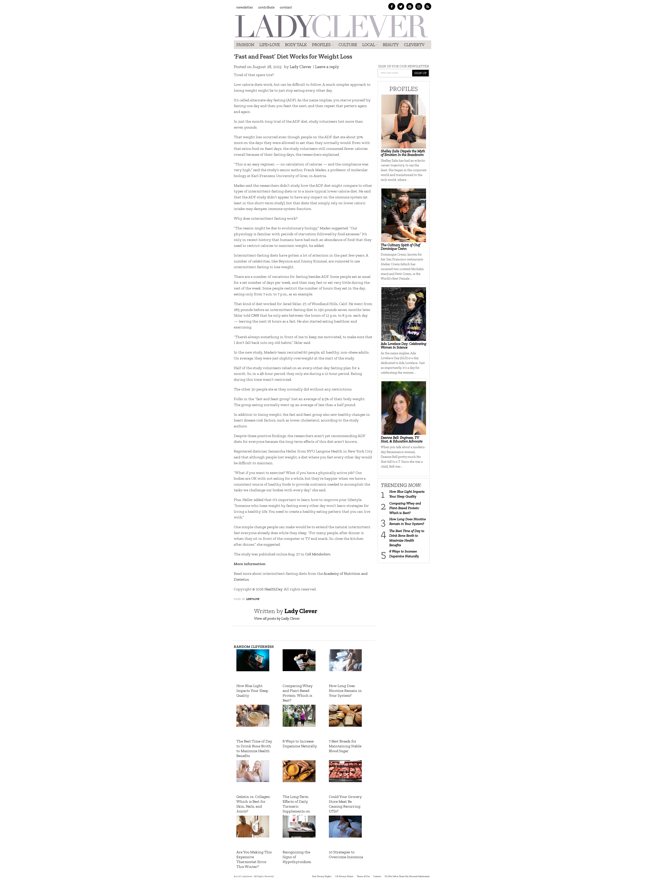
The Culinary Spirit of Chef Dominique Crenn (400, 247)
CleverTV (414, 44)
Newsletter (244, 7)
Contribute (266, 7)
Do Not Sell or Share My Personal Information (407, 876)
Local (369, 44)
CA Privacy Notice (344, 876)
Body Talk (296, 44)
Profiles (322, 44)
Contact (286, 7)
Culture (348, 44)
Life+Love (269, 44)
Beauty (391, 44)
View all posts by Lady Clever (277, 618)
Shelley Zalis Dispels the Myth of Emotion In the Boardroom (403, 153)
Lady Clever (300, 66)
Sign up (420, 73)
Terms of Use (363, 876)
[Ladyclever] (331, 26)
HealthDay (273, 589)
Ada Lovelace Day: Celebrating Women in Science (403, 345)
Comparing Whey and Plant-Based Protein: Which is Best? (405, 508)
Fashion (245, 44)
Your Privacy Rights (322, 876)
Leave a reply (327, 66)
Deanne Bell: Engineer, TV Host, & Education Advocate (402, 439)
